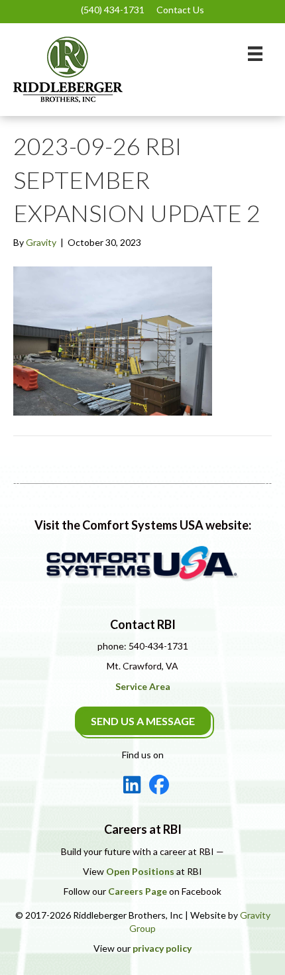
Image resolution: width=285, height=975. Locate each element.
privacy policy (162, 948)
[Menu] (255, 53)
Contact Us (180, 9)
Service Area (142, 686)
